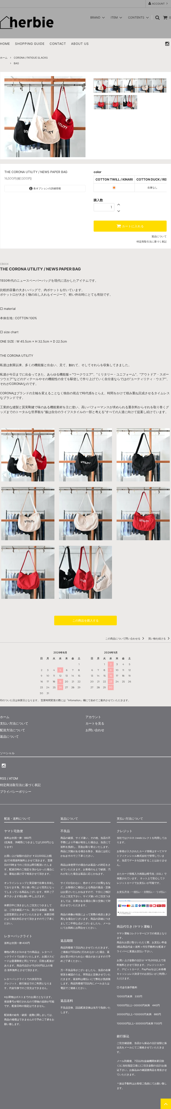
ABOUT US (80, 44)
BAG (16, 63)
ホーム (4, 57)
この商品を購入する (85, 620)
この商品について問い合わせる (123, 638)
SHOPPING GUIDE (30, 44)
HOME (5, 44)
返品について (159, 236)
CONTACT (58, 44)
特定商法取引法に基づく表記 (20, 785)
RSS (3, 778)
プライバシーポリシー (15, 792)
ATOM (13, 778)
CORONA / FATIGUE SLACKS (31, 57)
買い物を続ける (157, 638)
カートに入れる (132, 226)
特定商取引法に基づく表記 (152, 241)
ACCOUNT (158, 3)
